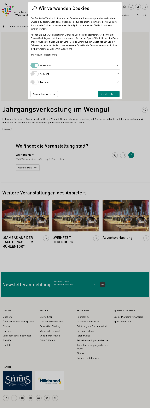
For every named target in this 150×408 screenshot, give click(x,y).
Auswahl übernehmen (44, 93)
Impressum (36, 54)
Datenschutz (50, 54)
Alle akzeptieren (108, 93)
